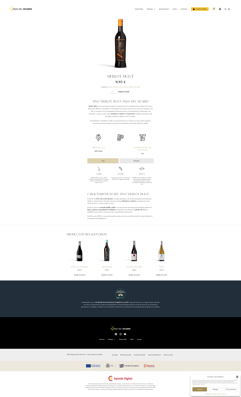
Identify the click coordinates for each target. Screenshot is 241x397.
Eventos (184, 9)
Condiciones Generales (139, 355)
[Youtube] (125, 334)
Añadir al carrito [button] (79, 275)
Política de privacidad (217, 393)
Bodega (150, 9)
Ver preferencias (231, 389)
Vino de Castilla (128, 87)
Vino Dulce (137, 87)
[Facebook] (116, 334)
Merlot (110, 87)
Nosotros (139, 9)
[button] (237, 377)
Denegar (215, 389)
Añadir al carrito (123, 92)
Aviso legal (224, 393)
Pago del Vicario (118, 87)
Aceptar (199, 389)
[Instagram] (120, 334)
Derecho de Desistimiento (154, 355)
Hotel (175, 9)
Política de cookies (208, 393)
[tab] (103, 160)
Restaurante (164, 9)
